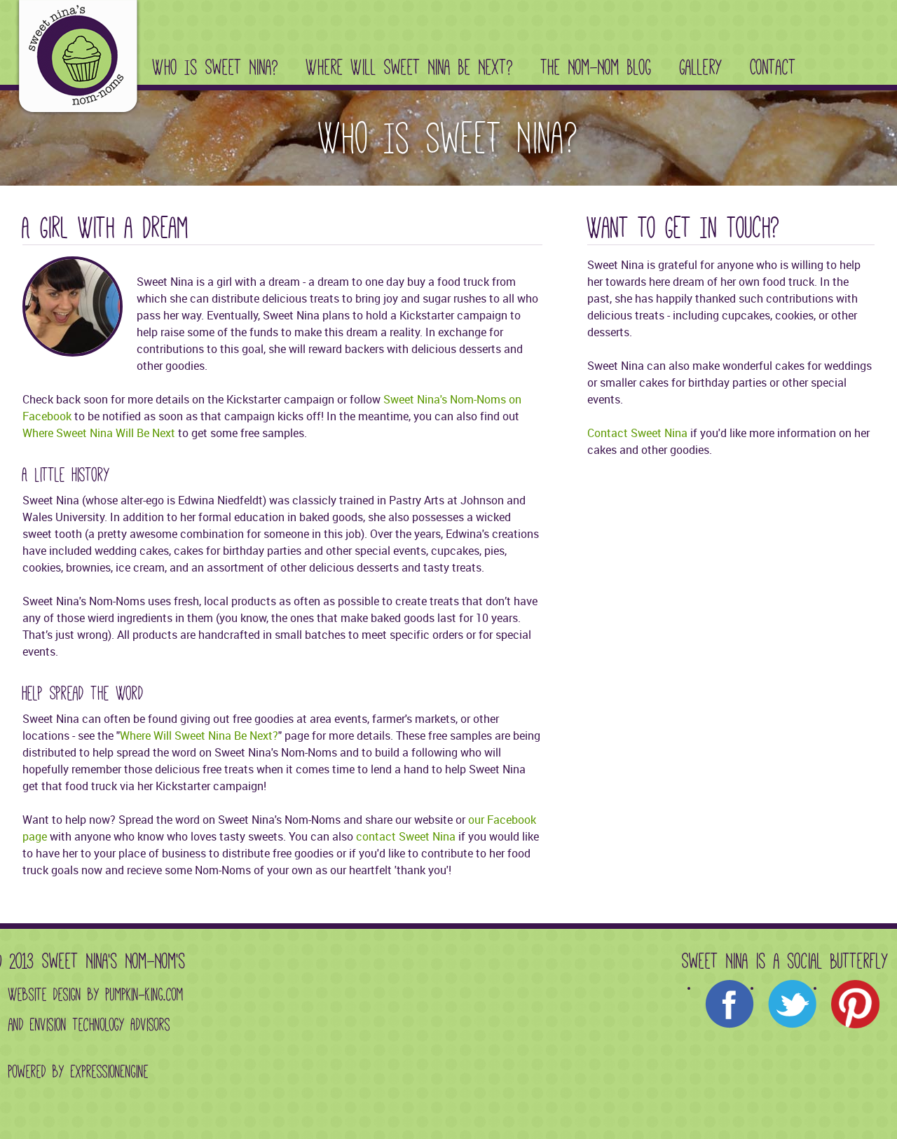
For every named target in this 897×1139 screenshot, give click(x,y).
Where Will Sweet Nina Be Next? (409, 67)
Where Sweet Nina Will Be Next (98, 433)
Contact (773, 67)
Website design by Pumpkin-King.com (96, 995)
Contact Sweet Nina (637, 433)
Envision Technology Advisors (100, 1025)
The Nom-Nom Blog (596, 67)
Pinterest (855, 1004)
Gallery (701, 67)
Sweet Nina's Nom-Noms (75, 60)
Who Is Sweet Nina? (215, 67)
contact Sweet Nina (406, 836)
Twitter (792, 1004)
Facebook (729, 1004)
